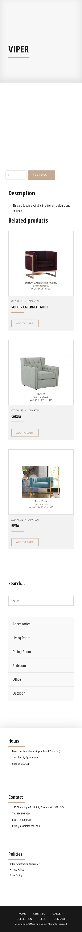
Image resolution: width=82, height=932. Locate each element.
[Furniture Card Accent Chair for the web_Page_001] (41, 372)
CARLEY (16, 416)
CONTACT (59, 918)
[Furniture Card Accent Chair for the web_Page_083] (41, 482)
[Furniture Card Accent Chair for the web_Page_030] (41, 263)
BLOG (43, 918)
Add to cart (41, 174)
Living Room (33, 301)
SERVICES (39, 913)
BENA (15, 525)
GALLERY (58, 913)
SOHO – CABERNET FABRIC (29, 307)
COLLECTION (24, 918)
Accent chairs (17, 301)
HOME (22, 913)
